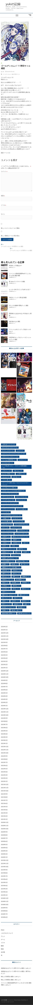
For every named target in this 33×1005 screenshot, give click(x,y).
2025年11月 (4, 636)
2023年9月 (4, 718)
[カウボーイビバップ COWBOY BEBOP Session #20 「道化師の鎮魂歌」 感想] (24, 385)
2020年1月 (4, 857)
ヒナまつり (17, 518)
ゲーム (3, 939)
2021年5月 (4, 806)
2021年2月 (4, 816)
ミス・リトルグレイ (8, 530)
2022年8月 (4, 759)
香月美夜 (21, 607)
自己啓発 (5, 589)
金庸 (26, 604)
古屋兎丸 (5, 539)
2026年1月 (4, 630)
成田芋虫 (22, 549)
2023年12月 (4, 708)
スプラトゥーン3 (8, 509)
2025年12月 (4, 633)
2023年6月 (4, 727)
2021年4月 (4, 810)
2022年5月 (4, 768)
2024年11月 (4, 674)
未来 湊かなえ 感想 (14, 321)
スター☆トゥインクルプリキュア (12, 506)
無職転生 (25, 576)
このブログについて (7, 933)
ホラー (5, 527)
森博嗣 (5, 564)
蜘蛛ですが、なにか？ (9, 595)
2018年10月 (4, 904)
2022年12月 (4, 746)
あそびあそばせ (7, 463)
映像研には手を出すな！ (9, 558)
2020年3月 (4, 851)
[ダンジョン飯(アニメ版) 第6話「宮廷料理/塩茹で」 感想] (8, 385)
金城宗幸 (17, 604)
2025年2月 (4, 664)
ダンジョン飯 (21, 509)
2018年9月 (4, 907)
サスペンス (21, 500)
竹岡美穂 (25, 582)
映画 (2, 949)
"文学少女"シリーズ (8, 444)
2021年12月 (4, 784)
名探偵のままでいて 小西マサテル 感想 (12, 968)
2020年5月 (4, 844)
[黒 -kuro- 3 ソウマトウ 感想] (24, 432)
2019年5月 (4, 882)
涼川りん (16, 573)
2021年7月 (4, 800)
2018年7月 (4, 914)
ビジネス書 (6, 521)
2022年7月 (4, 762)
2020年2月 (4, 854)
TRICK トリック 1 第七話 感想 (18, 297)
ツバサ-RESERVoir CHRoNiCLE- (11, 515)
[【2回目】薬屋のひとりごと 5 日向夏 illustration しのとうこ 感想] (24, 416)
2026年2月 (4, 626)
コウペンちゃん (7, 497)
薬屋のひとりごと (8, 592)
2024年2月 (4, 702)
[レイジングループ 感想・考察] (24, 357)
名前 (3, 195)
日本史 (5, 555)
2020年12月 (4, 822)
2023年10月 (4, 715)
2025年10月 (4, 639)
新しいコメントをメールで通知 (10, 228)
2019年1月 (4, 895)
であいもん (18, 470)
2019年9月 (4, 870)
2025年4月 (4, 658)
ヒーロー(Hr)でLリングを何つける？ (20, 289)
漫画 (13, 74)
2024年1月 (4, 705)
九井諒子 (5, 536)
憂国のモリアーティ (8, 549)
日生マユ (15, 555)
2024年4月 (4, 696)
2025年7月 (4, 648)
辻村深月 (15, 601)
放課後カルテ (7, 552)
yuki (3, 71)
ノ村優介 (5, 518)
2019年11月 (4, 863)
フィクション (18, 521)
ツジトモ (5, 512)
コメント (4, 171)
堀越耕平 (16, 539)
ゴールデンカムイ (7, 74)
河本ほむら (17, 570)
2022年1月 (4, 781)
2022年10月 (4, 753)
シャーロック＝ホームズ (9, 503)
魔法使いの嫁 (16, 610)
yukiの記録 (13, 4)
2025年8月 (4, 645)
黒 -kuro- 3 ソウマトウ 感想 (17, 281)
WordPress (23, 1000)
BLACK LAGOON (8, 450)
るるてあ (16, 477)
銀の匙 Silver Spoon (8, 607)
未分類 (3, 952)
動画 (2, 946)
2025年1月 (4, 667)
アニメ (3, 936)
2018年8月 (4, 911)
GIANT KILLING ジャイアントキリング (13, 453)
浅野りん (5, 573)
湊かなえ (5, 576)
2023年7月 (4, 724)
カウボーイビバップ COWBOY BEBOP (13, 490)
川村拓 (15, 546)
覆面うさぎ (24, 595)
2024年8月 (4, 683)
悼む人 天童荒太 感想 (7, 976)
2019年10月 (4, 866)
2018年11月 (4, 901)
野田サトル (17, 74)
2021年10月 (4, 791)
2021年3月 (4, 813)
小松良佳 (16, 543)
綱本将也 (16, 585)
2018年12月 (4, 898)
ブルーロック (7, 524)
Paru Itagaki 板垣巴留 (8, 460)
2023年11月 (4, 712)
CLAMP (20, 450)
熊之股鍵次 (20, 579)
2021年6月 (4, 803)
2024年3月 (4, 699)
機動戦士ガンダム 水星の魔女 (11, 567)
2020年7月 (4, 838)
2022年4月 (4, 772)
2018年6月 (4, 917)
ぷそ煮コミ (21, 473)
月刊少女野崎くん (8, 561)
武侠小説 (5, 570)
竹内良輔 (15, 582)
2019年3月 (4, 889)
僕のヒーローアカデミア (20, 536)
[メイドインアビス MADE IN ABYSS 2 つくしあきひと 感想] (8, 400)
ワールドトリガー (21, 533)
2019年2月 (4, 892)
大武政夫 (5, 543)
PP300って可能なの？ (15, 265)
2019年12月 (4, 860)
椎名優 (15, 564)
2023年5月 (4, 731)
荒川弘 (16, 589)
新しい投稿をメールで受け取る (10, 235)
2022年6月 (4, 765)
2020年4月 (4, 847)
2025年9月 (4, 642)
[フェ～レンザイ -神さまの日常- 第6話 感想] (24, 400)
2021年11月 (4, 787)
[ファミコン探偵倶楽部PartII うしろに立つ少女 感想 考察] (24, 369)
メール (3, 205)
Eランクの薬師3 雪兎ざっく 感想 (18, 305)
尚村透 (5, 546)
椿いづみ (24, 564)
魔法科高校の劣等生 (8, 613)
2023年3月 (4, 737)
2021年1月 (4, 819)
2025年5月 (4, 655)
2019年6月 (4, 879)
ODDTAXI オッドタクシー (10, 456)
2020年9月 (4, 832)
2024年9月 (4, 680)
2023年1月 (4, 743)
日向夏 (26, 552)
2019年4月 (4, 885)
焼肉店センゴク (7, 579)
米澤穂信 (5, 585)
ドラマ (3, 942)
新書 (17, 552)
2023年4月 (4, 734)
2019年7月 (4, 876)
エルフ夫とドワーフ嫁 (9, 487)
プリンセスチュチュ (21, 524)
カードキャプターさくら (9, 493)
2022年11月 (4, 749)
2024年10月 (4, 677)
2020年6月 (4, 841)
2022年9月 (4, 756)
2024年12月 (4, 671)
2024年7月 (4, 686)
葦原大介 (25, 589)
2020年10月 (4, 828)
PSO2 (2, 930)
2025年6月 (4, 652)
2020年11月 (4, 825)
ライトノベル (7, 533)
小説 (25, 543)
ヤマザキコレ (23, 530)
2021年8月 (4, 797)
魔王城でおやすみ (24, 613)
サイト (3, 214)
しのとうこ (6, 470)
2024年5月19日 (10, 71)
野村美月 (25, 601)
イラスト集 (6, 480)
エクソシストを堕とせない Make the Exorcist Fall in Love (15, 483)
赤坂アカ (17, 598)
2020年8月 (4, 835)
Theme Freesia (17, 1000)
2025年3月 (4, 661)
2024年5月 (4, 693)
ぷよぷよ (5, 477)
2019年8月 (4, 873)
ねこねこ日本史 (8, 473)
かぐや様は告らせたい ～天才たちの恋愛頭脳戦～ (15, 466)
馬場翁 (5, 610)
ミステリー (16, 527)
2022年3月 (4, 775)
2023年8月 (4, 721)
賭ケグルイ (6, 598)
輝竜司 (5, 601)
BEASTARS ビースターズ (9, 447)
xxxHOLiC (22, 460)
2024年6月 (4, 690)
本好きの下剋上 (22, 561)
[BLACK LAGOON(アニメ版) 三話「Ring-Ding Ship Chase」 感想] (8, 360)
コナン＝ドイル (21, 497)
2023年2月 (4, 740)
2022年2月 (4, 778)
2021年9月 (4, 794)
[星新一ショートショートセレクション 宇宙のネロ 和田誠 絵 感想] (8, 416)
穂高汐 (5, 582)
